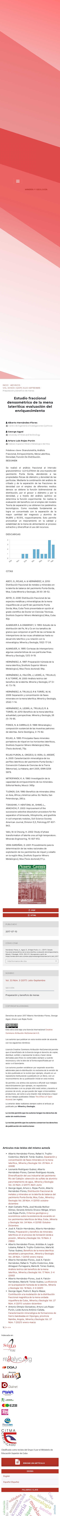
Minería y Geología (36, 189)
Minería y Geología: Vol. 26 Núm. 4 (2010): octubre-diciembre (31, 1200)
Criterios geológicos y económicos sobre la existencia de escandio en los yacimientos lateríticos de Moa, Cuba (31, 1216)
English (6, 1476)
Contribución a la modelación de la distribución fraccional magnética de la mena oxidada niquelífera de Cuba (31, 1297)
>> (9, 1327)
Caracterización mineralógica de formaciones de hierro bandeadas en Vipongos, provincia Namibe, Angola (32, 1316)
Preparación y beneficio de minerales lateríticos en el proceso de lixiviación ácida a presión (30, 1234)
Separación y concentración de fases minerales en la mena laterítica (32, 1159)
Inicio (6, 385)
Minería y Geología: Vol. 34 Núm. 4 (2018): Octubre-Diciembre (32, 1222)
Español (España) (11, 1482)
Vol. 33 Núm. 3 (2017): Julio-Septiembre (21, 388)
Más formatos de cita (17, 961)
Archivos (15, 385)
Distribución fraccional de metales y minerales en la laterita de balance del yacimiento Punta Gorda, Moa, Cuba (32, 1194)
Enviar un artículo (34, 1463)
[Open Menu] (18, 181)
